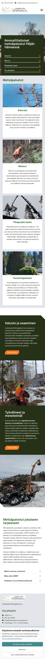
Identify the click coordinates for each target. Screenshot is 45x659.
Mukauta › (22, 649)
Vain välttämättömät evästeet (22, 655)
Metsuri (7, 60)
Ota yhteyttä (9, 70)
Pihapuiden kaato (10, 65)
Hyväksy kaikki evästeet (22, 644)
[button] (41, 10)
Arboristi (7, 56)
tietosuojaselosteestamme (12, 639)
